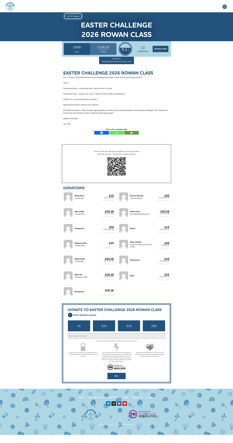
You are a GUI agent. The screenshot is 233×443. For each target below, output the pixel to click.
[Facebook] (101, 133)
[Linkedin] (108, 403)
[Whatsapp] (116, 133)
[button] (224, 6)
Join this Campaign (73, 16)
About (82, 397)
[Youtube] (124, 403)
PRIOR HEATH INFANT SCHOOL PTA (116, 61)
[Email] (131, 133)
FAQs (125, 397)
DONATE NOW (160, 49)
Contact (150, 397)
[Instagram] (113, 403)
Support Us (137, 397)
